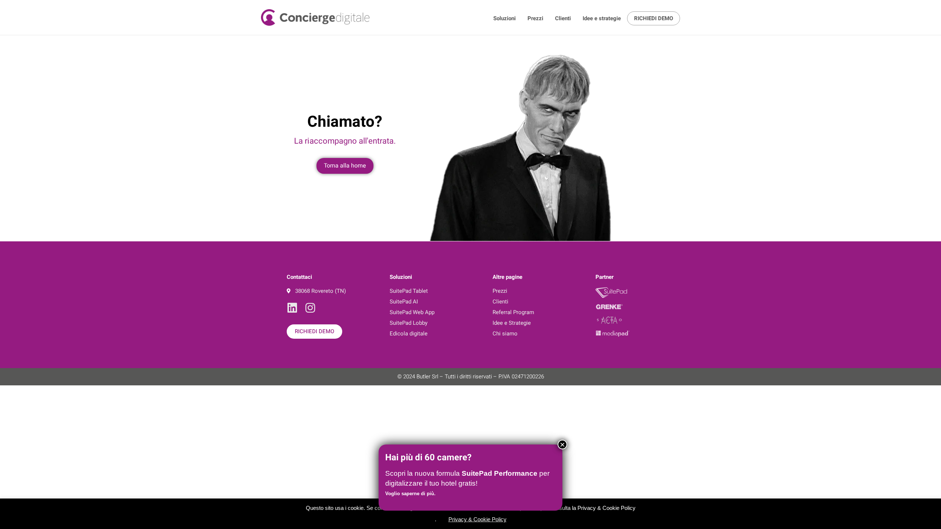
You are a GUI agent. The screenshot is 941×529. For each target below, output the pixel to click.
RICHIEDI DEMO (653, 18)
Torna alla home (345, 165)
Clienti (563, 18)
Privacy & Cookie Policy (477, 519)
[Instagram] (310, 307)
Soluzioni (504, 18)
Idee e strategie (602, 18)
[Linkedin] (292, 307)
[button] (442, 518)
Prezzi (535, 18)
